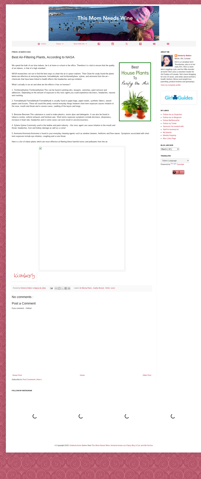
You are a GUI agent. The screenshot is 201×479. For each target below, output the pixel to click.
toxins (113, 288)
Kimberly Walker (185, 56)
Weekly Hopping (169, 135)
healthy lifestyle (98, 288)
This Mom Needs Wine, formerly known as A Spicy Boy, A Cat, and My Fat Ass (122, 445)
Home (82, 375)
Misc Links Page (169, 138)
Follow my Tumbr (170, 123)
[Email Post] (51, 288)
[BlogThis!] (59, 288)
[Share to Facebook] (65, 288)
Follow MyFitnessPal (171, 120)
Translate (180, 164)
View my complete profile (171, 85)
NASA (107, 288)
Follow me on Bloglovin (172, 117)
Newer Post (17, 375)
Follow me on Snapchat (172, 114)
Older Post (147, 375)
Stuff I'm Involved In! (171, 129)
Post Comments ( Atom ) (32, 379)
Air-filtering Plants (85, 288)
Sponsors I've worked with (173, 126)
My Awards (167, 132)
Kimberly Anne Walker (78, 445)
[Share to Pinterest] (69, 288)
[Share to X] (62, 288)
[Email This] (56, 288)
